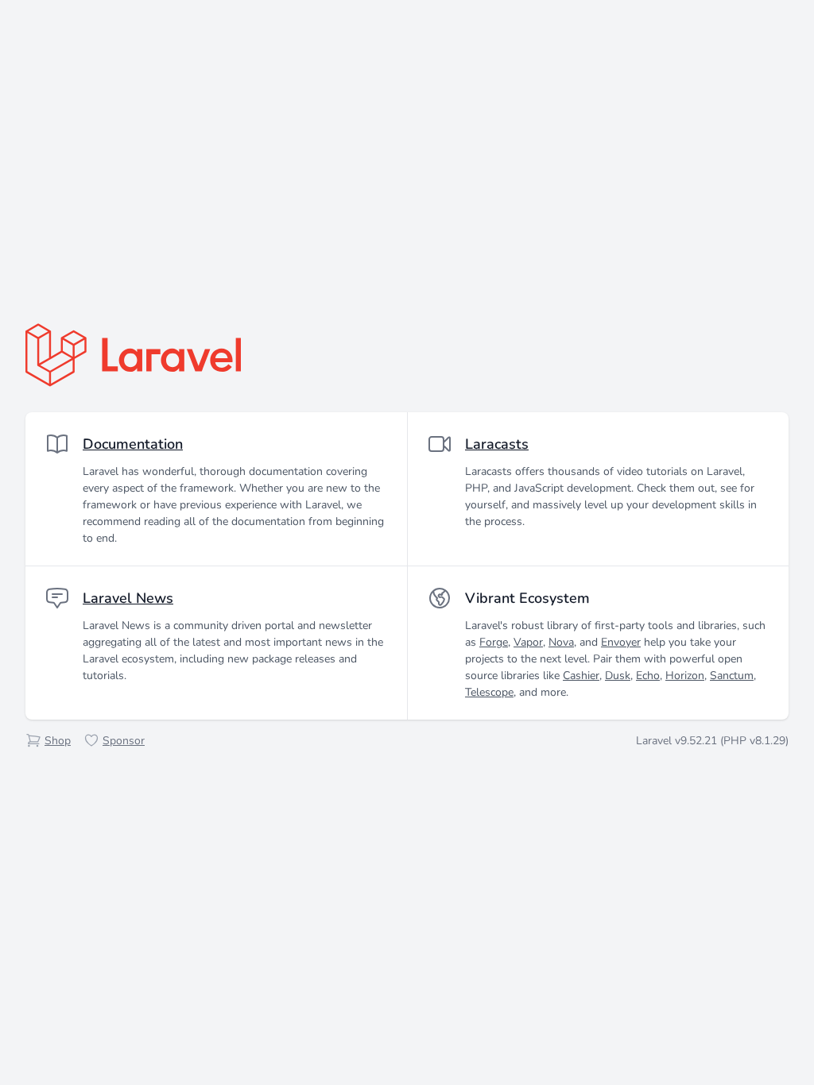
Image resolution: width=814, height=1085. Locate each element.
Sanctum (732, 675)
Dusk (617, 675)
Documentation (133, 444)
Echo (648, 675)
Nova (561, 642)
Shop (58, 740)
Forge (493, 642)
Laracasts (497, 444)
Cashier (581, 675)
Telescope (489, 692)
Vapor (528, 642)
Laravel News (128, 598)
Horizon (684, 675)
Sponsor (124, 740)
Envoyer (621, 642)
